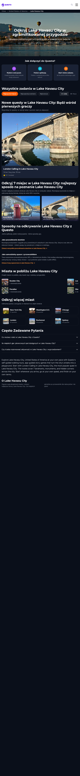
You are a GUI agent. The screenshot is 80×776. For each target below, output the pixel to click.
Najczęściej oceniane (28, 94)
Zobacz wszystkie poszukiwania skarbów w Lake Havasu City (24, 248)
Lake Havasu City (36, 11)
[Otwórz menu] (76, 4)
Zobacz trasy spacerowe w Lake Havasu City (18, 263)
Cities (4, 11)
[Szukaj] (72, 5)
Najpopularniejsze (9, 94)
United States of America (18, 11)
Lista (65, 94)
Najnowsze (44, 94)
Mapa (75, 94)
